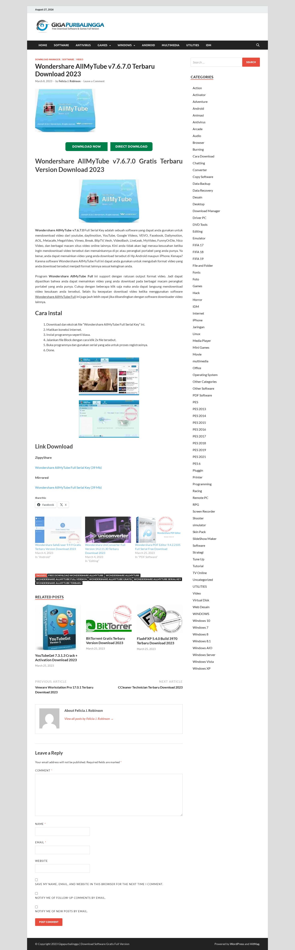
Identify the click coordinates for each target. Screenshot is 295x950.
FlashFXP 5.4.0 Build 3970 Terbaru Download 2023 (157, 640)
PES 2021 (199, 457)
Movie (197, 354)
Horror (197, 299)
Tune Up (198, 559)
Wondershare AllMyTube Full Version (61, 579)
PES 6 (196, 463)
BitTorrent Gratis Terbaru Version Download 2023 (105, 640)
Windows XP (202, 668)
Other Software (203, 388)
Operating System (205, 375)
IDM (208, 45)
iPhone (197, 320)
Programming (202, 484)
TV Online (200, 573)
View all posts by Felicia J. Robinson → (89, 718)
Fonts (196, 272)
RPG (196, 504)
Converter (200, 170)
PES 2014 (199, 416)
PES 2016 (199, 429)
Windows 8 (200, 634)
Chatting (199, 163)
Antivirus (199, 122)
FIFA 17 (198, 245)
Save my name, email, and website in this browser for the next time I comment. (99, 884)
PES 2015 (199, 422)
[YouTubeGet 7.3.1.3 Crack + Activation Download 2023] (58, 628)
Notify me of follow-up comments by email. (70, 897)
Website (41, 860)
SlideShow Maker (205, 538)
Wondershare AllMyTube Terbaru (58, 582)
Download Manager (47, 59)
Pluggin (198, 470)
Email (40, 842)
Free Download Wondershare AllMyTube (76, 575)
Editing (197, 231)
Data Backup (201, 183)
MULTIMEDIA (170, 45)
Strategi (198, 552)
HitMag (254, 944)
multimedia (200, 361)
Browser (198, 142)
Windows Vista (203, 661)
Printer (197, 477)
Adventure (200, 101)
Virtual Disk (201, 600)
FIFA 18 (198, 252)
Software (68, 59)
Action (197, 88)
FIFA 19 (198, 258)
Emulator (199, 238)
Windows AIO (202, 648)
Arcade (197, 129)
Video (79, 59)
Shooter (198, 518)
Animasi (198, 115)
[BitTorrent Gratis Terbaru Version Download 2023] (109, 620)
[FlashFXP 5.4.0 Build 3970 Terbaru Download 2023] (160, 620)
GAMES (102, 45)
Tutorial (198, 566)
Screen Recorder (204, 511)
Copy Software (203, 177)
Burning (198, 149)
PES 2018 (199, 443)
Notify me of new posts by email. (61, 911)
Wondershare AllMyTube (122, 575)
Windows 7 (200, 627)
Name (40, 823)
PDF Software (202, 395)
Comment (43, 770)
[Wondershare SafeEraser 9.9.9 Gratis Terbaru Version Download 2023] (58, 530)
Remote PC (200, 498)
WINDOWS (125, 45)
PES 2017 (199, 436)
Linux (196, 334)
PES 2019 (199, 450)
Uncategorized (203, 579)
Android (198, 108)
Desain (197, 197)
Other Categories (205, 381)
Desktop (198, 204)
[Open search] (258, 45)
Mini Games (201, 347)
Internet (198, 313)
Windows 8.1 (202, 641)
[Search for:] (225, 62)
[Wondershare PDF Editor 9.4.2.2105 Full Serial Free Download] (158, 530)
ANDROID (148, 45)
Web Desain (201, 607)
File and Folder (203, 265)
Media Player (202, 340)
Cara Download (203, 156)
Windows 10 (201, 620)
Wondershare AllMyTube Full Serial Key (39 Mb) (68, 467)
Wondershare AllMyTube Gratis (110, 579)
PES (195, 402)
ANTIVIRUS (83, 45)
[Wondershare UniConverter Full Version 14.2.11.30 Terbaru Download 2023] (108, 530)
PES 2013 (199, 409)
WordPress (237, 944)
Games (197, 286)
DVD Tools (200, 224)
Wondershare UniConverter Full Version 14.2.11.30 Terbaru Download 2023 (105, 549)
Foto (196, 279)
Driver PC (199, 218)
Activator (199, 95)
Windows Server (204, 655)
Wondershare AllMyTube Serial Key (157, 579)
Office (197, 368)
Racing (197, 491)
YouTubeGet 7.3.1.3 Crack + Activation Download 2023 (56, 657)
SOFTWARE (61, 45)
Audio (197, 136)
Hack (196, 293)
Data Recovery (203, 190)
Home (43, 45)
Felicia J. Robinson (69, 81)
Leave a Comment (94, 81)
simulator (199, 525)
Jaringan (198, 327)
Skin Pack (199, 532)
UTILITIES (192, 45)
